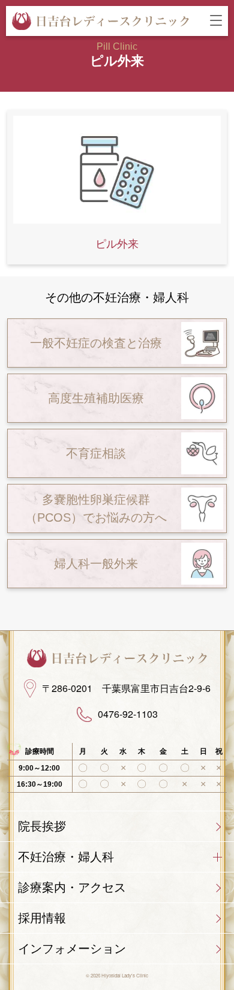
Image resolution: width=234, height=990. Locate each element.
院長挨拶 (42, 826)
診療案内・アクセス (72, 887)
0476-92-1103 (128, 714)
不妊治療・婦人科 (66, 856)
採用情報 (42, 918)
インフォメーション (72, 948)
